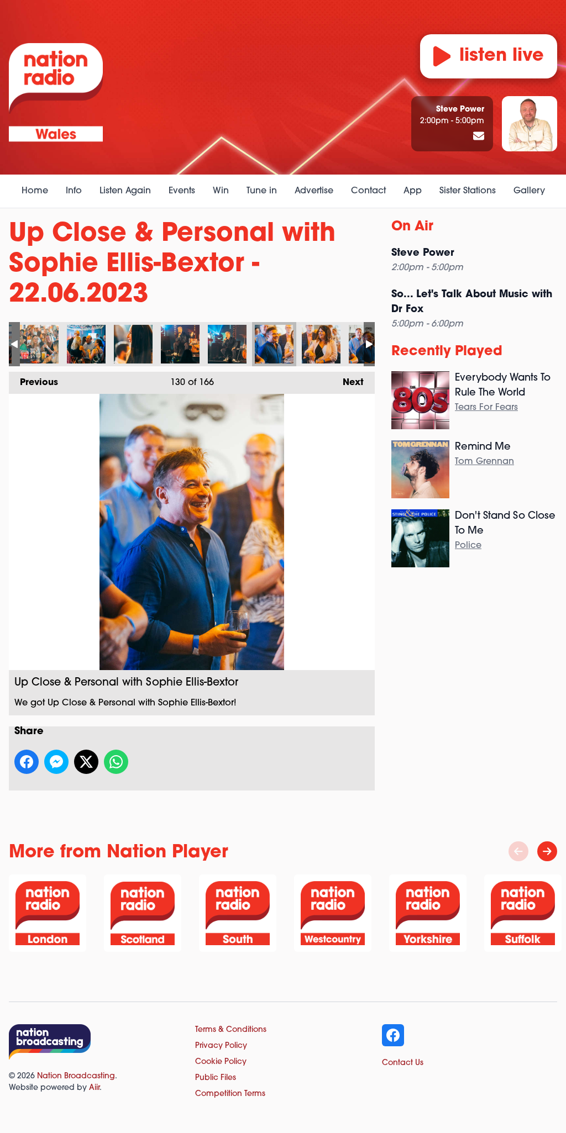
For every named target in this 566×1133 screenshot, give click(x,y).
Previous (33, 382)
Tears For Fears (486, 407)
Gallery (529, 191)
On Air (412, 227)
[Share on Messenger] (56, 762)
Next (348, 382)
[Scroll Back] (518, 851)
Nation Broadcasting (76, 1076)
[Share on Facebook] (26, 762)
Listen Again (125, 191)
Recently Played (446, 352)
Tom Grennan (484, 461)
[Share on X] (86, 762)
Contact (368, 191)
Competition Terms (230, 1094)
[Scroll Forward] (547, 851)
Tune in (262, 191)
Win (221, 191)
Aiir (94, 1088)
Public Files (215, 1078)
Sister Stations (467, 191)
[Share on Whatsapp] (116, 762)
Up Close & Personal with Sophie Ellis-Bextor (39, 344)
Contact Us (402, 1063)
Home (35, 191)
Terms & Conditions (230, 1030)
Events (182, 191)
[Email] (478, 137)
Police (468, 545)
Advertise (314, 191)
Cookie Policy (221, 1062)
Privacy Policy (221, 1046)
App (412, 191)
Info (74, 191)
